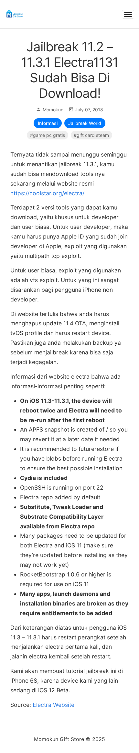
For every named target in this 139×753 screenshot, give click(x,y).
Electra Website (53, 704)
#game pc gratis (47, 135)
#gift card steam (91, 135)
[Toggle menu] (128, 14)
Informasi (48, 123)
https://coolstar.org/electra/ (47, 193)
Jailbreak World (84, 123)
